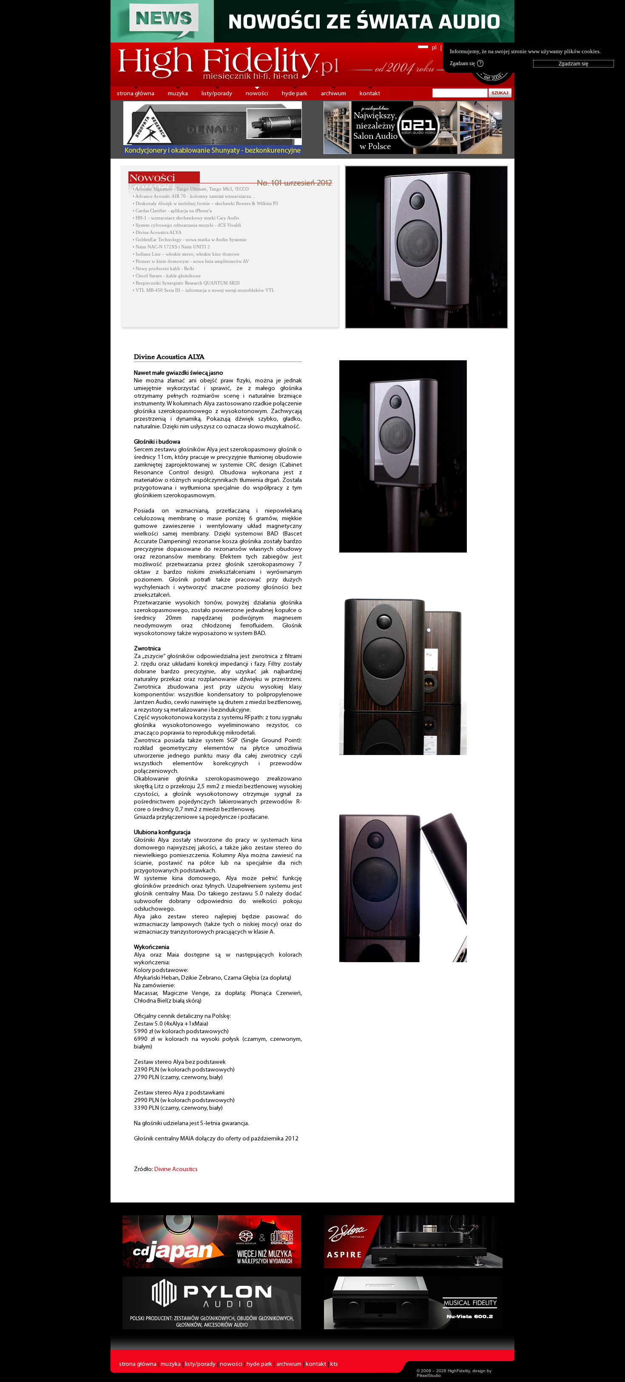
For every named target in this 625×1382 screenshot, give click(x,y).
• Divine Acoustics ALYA (157, 232)
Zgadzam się (465, 63)
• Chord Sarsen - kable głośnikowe (167, 276)
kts (334, 1364)
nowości (257, 94)
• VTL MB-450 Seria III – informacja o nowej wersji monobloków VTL (204, 290)
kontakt (370, 94)
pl (434, 48)
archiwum (333, 94)
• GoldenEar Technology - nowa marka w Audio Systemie (190, 239)
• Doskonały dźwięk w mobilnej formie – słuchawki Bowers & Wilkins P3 (205, 203)
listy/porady (217, 94)
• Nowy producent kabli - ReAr (163, 268)
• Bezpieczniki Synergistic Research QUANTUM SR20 (186, 283)
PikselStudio (429, 1375)
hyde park (294, 94)
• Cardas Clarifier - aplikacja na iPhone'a (172, 210)
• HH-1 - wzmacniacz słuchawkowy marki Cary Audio (186, 218)
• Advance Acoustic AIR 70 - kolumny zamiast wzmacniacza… (194, 196)
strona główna (135, 94)
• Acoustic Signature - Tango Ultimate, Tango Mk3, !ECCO (191, 189)
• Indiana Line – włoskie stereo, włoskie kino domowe (186, 254)
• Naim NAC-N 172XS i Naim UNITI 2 (171, 247)
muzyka (178, 94)
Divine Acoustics (176, 1169)
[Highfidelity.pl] (403, 551)
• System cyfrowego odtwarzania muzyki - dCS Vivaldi (187, 225)
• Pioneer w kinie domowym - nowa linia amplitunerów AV (191, 261)
